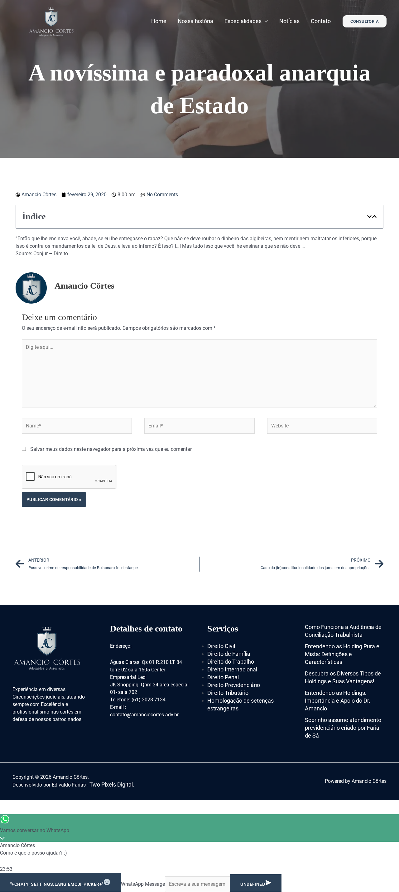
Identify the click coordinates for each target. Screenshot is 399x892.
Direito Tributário (227, 693)
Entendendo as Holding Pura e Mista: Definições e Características (342, 654)
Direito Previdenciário (233, 685)
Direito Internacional (232, 669)
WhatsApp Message (143, 884)
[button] (369, 216)
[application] (265, 21)
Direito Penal (223, 677)
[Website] (322, 427)
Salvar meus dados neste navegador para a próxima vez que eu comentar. (111, 449)
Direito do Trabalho (230, 661)
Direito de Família (228, 654)
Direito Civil (221, 646)
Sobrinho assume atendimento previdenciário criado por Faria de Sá (343, 728)
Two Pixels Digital (111, 784)
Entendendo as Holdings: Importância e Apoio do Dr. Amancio (337, 701)
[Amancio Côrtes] (51, 20)
